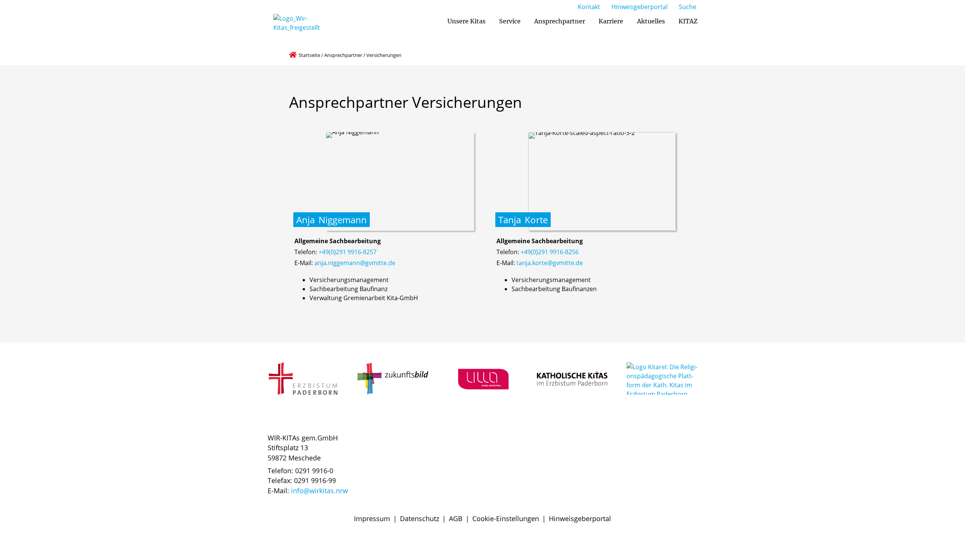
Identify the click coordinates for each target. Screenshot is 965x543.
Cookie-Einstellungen (505, 518)
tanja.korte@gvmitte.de (549, 263)
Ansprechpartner (343, 55)
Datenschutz (419, 518)
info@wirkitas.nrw (319, 490)
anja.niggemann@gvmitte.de (354, 263)
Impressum (372, 518)
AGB (456, 518)
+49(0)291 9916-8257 (348, 252)
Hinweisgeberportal (580, 518)
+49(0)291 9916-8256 (550, 252)
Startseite (309, 55)
